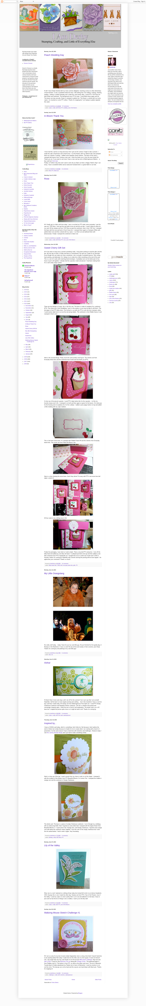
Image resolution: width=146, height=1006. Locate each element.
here (116, 219)
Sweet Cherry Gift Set (54, 248)
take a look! (47, 961)
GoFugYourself (28, 280)
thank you (56, 170)
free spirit (60, 715)
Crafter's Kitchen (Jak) (30, 179)
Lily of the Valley (52, 845)
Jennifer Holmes (28, 191)
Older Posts (98, 979)
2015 (25, 292)
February (28, 351)
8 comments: (65, 713)
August (28, 315)
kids (50, 654)
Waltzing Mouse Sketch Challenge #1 (62, 912)
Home (73, 979)
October (28, 310)
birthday (51, 837)
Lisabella (26, 243)
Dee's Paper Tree (28, 183)
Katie (25, 193)
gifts (74, 565)
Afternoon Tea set (65, 961)
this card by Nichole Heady (54, 732)
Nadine (26, 209)
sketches (62, 974)
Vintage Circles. (81, 961)
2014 (25, 294)
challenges (51, 974)
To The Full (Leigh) (29, 223)
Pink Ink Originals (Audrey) (31, 217)
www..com (113, 170)
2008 (25, 359)
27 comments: (65, 106)
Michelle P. (27, 203)
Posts (111, 152)
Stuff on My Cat (28, 250)
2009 (25, 357)
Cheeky (26, 237)
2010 (25, 303)
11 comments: (65, 169)
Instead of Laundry (29, 189)
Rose (46, 178)
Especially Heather (29, 241)
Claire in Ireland (28, 177)
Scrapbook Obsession (30, 252)
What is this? (114, 187)
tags (110, 296)
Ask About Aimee (28, 233)
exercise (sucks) (113, 300)
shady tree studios (114, 288)
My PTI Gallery (28, 122)
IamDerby (112, 67)
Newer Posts (48, 979)
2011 (25, 301)
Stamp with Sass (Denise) (31, 219)
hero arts (111, 294)
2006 (25, 363)
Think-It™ (27, 276)
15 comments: (65, 238)
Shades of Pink (28, 256)
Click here (55, 161)
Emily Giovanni (28, 185)
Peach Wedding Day (54, 55)
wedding (65, 107)
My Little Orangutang (54, 573)
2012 (25, 299)
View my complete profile (114, 104)
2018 (25, 289)
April (27, 347)
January (28, 354)
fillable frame (112, 292)
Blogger (80, 993)
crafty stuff (55, 107)
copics (50, 107)
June (27, 319)
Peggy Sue (27, 215)
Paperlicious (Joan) (29, 211)
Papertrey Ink (27, 213)
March (27, 349)
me (52, 654)
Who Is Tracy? (27, 225)
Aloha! (47, 663)
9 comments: (65, 835)
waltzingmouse (67, 715)
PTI (62, 107)
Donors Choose (28, 63)
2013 (25, 296)
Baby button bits (53, 565)
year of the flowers (72, 107)
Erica (25, 239)
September (29, 312)
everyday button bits (68, 565)
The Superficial (28, 258)
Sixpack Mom (27, 254)
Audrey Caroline (28, 235)
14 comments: (65, 563)
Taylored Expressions (29, 221)
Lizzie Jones (27, 201)
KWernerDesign (28, 197)
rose (64, 239)
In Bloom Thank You (54, 116)
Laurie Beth (27, 199)
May (27, 344)
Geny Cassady (28, 187)
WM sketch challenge (86, 959)
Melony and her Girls (29, 248)
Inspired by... (50, 723)
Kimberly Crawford (29, 195)
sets (110, 302)
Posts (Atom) (55, 982)
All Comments (114, 155)
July (27, 317)
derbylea (111, 217)
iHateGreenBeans (29, 265)
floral (59, 107)
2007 (25, 361)
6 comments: (65, 653)
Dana (25, 181)
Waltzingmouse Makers (30, 120)
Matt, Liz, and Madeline (30, 246)
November (28, 308)
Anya (25, 171)
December (28, 305)
